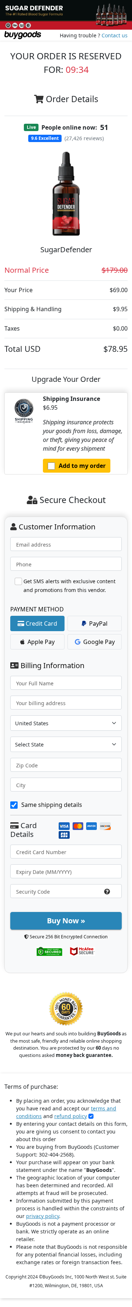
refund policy (70, 1116)
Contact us (115, 35)
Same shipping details (51, 805)
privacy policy (42, 1216)
